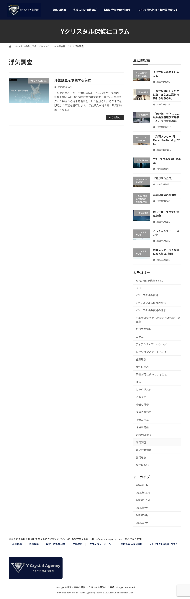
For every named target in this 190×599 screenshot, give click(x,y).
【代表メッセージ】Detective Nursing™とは (166, 140)
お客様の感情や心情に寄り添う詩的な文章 (158, 319)
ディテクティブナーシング (151, 344)
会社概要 (17, 544)
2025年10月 (143, 500)
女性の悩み (142, 366)
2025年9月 (142, 507)
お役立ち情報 (143, 329)
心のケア (141, 397)
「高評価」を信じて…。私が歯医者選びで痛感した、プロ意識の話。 (167, 117)
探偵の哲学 (142, 404)
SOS (138, 288)
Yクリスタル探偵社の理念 (151, 310)
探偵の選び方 (143, 412)
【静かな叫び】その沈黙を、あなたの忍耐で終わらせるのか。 (166, 94)
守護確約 (77, 544)
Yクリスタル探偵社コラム (164, 544)
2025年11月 (143, 492)
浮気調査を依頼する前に (72, 80)
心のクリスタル (145, 389)
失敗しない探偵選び (131, 544)
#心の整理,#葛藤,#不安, (149, 280)
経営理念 (141, 457)
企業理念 (141, 359)
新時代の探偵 (143, 434)
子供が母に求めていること (151, 374)
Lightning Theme (94, 592)
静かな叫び (142, 465)
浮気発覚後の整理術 (164, 195)
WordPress (75, 592)
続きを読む (114, 117)
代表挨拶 (34, 544)
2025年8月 (142, 515)
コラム (140, 336)
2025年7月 (142, 522)
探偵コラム (142, 419)
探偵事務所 (142, 427)
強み (138, 382)
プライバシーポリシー (101, 544)
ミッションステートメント (151, 351)
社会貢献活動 (143, 450)
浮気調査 (141, 442)
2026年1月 (142, 485)
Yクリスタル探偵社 (147, 295)
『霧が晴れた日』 (163, 178)
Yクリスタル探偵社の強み (151, 302)
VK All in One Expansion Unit (119, 592)
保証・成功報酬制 (55, 544)
